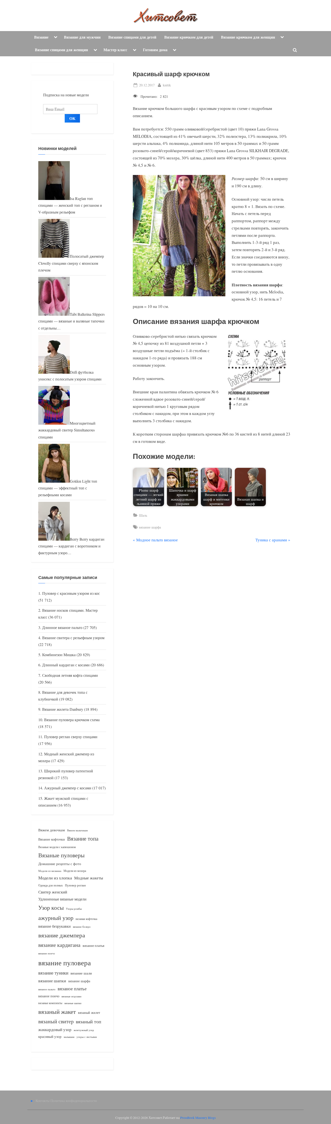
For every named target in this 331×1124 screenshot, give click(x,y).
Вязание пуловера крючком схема (72, 719)
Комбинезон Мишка (59, 654)
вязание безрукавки (54, 926)
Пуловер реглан (75, 885)
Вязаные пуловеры (61, 855)
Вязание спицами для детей (132, 37)
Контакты (42, 1100)
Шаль (143, 515)
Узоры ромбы (74, 908)
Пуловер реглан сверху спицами (70, 736)
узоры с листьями (87, 1037)
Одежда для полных (50, 885)
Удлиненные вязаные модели (62, 898)
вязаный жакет (57, 1012)
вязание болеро (82, 926)
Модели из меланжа (49, 871)
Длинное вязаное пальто (62, 627)
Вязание (41, 37)
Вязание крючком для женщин (248, 37)
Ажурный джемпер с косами (67, 788)
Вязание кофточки (51, 839)
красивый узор (50, 1036)
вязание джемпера (61, 935)
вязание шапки (52, 981)
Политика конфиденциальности (73, 1100)
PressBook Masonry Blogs (198, 1118)
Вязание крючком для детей (188, 37)
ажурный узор (55, 918)
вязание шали (81, 973)
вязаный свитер (56, 1021)
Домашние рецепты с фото (59, 863)
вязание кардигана (59, 944)
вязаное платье (72, 988)
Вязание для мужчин (82, 37)
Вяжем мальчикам (77, 830)
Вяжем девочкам (51, 829)
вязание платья (93, 945)
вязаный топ (88, 1021)
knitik (167, 85)
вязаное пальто (46, 989)
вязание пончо (46, 953)
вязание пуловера (64, 962)
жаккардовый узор (54, 1029)
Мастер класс (115, 50)
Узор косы (51, 907)
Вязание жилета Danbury (62, 709)
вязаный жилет (89, 1012)
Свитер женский (52, 892)
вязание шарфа (150, 527)
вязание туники (53, 973)
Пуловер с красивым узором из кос (71, 593)
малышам (69, 1037)
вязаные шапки (72, 1003)
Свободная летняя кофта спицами (70, 675)
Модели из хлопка (55, 878)
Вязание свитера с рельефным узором (73, 637)
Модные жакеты (88, 878)
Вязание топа (82, 838)
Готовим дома (155, 50)
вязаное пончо (48, 996)
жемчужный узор (84, 1030)
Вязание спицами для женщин (61, 50)
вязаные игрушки (71, 996)
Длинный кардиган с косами (66, 665)
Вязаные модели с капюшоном (57, 847)
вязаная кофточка (86, 919)
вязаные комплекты (50, 1003)
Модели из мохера (74, 871)
